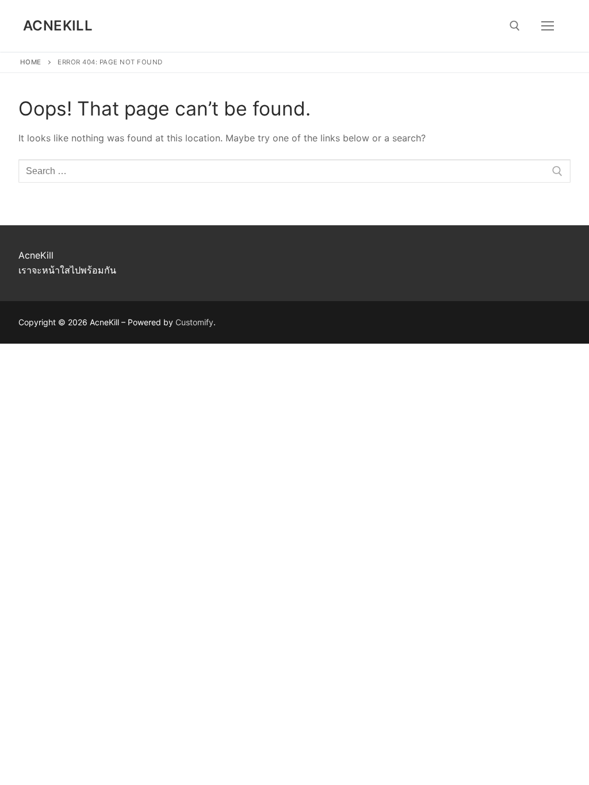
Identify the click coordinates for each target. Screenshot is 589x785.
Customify (194, 322)
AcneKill (58, 25)
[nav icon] (547, 26)
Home (30, 62)
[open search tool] (515, 26)
